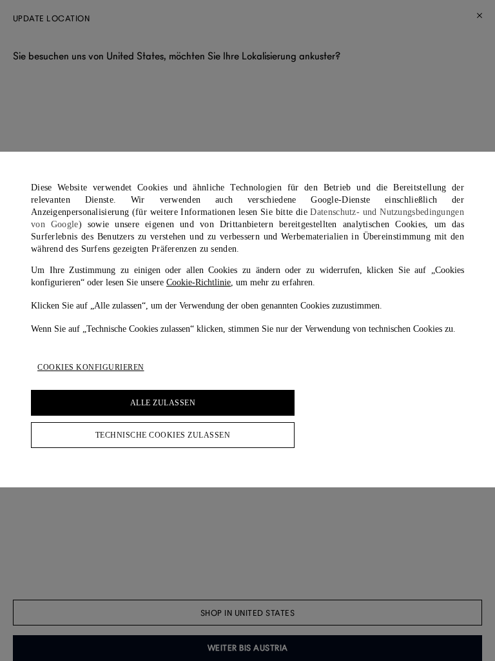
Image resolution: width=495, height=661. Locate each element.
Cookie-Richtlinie (198, 282)
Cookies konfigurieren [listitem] (90, 367)
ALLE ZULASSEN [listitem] (163, 402)
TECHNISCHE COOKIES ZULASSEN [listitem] (163, 435)
